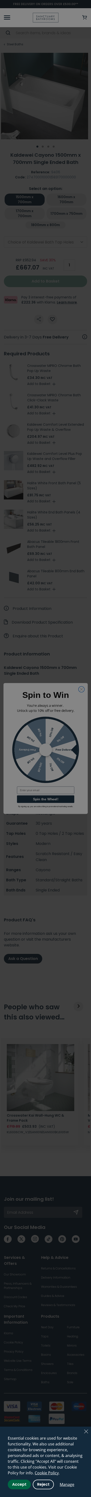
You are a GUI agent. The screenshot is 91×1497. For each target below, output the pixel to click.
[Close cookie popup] (86, 1431)
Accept (19, 1484)
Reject (43, 1484)
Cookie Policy (47, 1473)
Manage (67, 1484)
